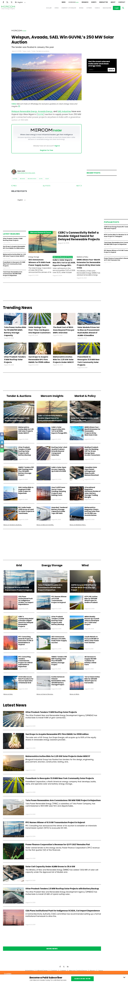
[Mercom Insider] (73, 2)
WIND (81, 8)
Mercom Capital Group (78, 970)
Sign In (57, 146)
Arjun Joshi (26, 51)
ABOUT (113, 2)
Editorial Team (42, 970)
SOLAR (49, 8)
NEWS (64, 2)
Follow (13, 104)
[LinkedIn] (16, 2)
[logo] (8, 8)
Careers (63, 970)
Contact (53, 970)
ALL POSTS (46, 186)
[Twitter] (11, 2)
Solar (47, 178)
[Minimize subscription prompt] (124, 977)
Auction (14, 178)
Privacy (92, 970)
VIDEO (97, 8)
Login (116, 8)
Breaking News (32, 178)
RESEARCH (85, 2)
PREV (15, 186)
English (20, 2)
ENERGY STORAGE (69, 8)
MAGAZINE (107, 8)
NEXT (78, 186)
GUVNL (41, 178)
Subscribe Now (82, 979)
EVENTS (93, 2)
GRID (57, 8)
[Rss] (7, 2)
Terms (100, 970)
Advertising (29, 970)
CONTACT (121, 2)
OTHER (89, 8)
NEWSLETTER (103, 2)
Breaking (22, 178)
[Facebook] (3, 2)
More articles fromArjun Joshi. (26, 173)
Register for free (46, 150)
